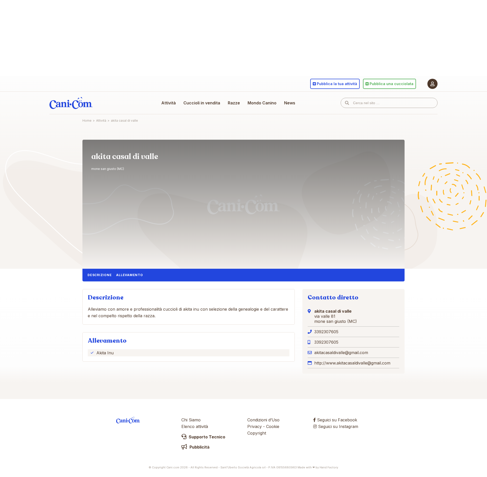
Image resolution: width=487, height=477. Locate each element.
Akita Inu (105, 352)
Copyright (256, 433)
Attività (168, 102)
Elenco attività (194, 426)
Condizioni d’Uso (263, 419)
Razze (234, 102)
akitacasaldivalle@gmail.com (341, 352)
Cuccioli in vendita (201, 102)
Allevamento (129, 275)
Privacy (254, 426)
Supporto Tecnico (206, 436)
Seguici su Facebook (336, 419)
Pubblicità (199, 447)
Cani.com (71, 103)
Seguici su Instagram (337, 426)
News (289, 102)
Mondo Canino (262, 102)
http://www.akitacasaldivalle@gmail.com (352, 362)
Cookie (272, 426)
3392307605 (326, 331)
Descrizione (100, 275)
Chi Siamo (191, 419)
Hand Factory (329, 467)
